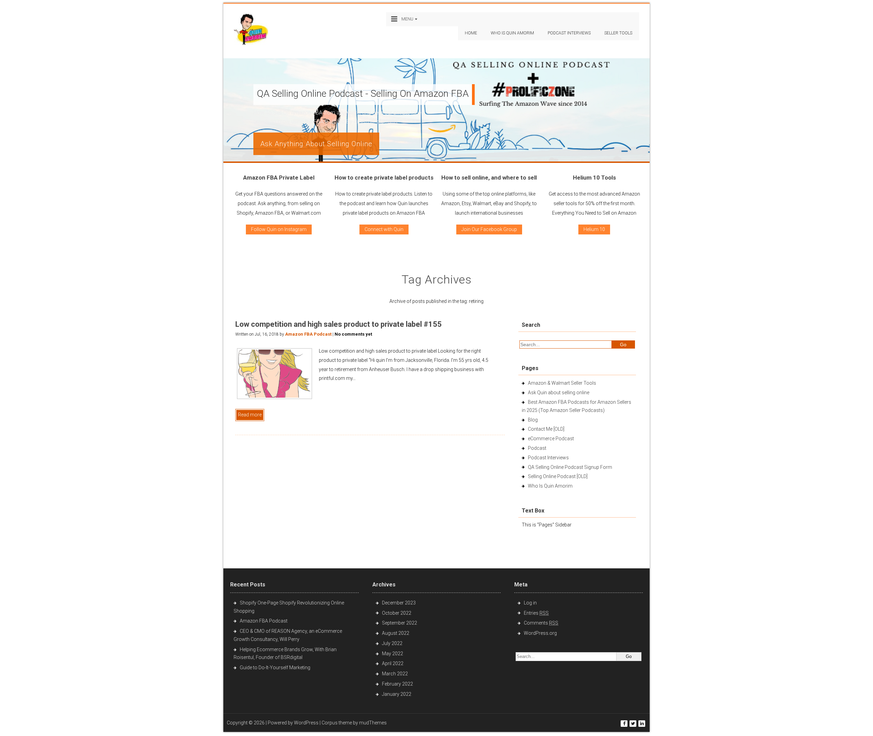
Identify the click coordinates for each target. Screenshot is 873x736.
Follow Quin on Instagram (279, 229)
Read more (250, 414)
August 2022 (395, 633)
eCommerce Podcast (551, 438)
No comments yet (353, 334)
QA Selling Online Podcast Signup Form (570, 467)
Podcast (537, 448)
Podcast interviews (569, 33)
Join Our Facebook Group (489, 229)
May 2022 (392, 653)
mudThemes (373, 722)
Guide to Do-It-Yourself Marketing (275, 667)
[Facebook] (624, 723)
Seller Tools (618, 33)
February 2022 (397, 684)
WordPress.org (540, 633)
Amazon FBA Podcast (308, 334)
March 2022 (395, 673)
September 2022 (399, 623)
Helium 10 (594, 229)
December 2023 (399, 602)
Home (471, 33)
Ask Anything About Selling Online (316, 144)
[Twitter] (633, 723)
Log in (530, 602)
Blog (533, 420)
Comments (541, 623)
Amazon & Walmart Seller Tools (562, 383)
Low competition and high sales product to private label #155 (338, 324)
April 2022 (392, 663)
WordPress (306, 722)
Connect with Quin (384, 229)
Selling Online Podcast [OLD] (558, 476)
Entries (536, 613)
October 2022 (396, 613)
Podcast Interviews (548, 457)
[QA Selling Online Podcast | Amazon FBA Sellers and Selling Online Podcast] (251, 30)
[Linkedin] (641, 723)
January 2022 (396, 694)
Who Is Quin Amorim (512, 33)
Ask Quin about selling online (558, 392)
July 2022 (392, 643)
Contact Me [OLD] (546, 429)
